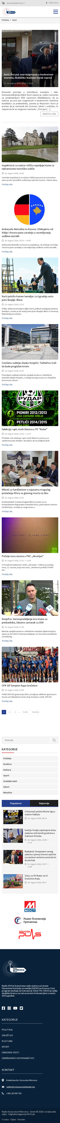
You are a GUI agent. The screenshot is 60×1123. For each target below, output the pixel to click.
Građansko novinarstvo (18, 1058)
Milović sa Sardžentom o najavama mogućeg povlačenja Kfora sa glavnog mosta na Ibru (26, 491)
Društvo (7, 764)
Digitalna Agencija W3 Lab (21, 1114)
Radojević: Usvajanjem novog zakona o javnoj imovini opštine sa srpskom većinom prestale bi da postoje (40, 856)
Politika (7, 758)
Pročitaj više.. (7, 184)
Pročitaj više (49, 114)
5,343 (25, 712)
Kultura (7, 770)
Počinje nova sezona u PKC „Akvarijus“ (23, 556)
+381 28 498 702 (14, 1093)
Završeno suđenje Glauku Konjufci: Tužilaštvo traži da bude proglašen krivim (29, 364)
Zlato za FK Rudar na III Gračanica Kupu (36, 877)
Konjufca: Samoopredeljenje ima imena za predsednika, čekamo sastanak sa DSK (24, 620)
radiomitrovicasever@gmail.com (20, 1087)
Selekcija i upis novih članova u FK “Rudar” (24, 429)
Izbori (6, 787)
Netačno (7, 792)
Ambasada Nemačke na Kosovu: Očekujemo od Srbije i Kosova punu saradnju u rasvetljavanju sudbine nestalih (27, 232)
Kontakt (21, 1119)
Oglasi (13, 1119)
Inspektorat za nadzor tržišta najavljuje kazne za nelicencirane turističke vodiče (28, 167)
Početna (6, 20)
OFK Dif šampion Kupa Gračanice (19, 685)
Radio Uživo (53, 3)
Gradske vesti (10, 781)
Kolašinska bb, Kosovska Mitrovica (21, 1080)
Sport (6, 775)
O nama (5, 1119)
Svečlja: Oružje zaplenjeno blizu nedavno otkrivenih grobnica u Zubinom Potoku (40, 833)
